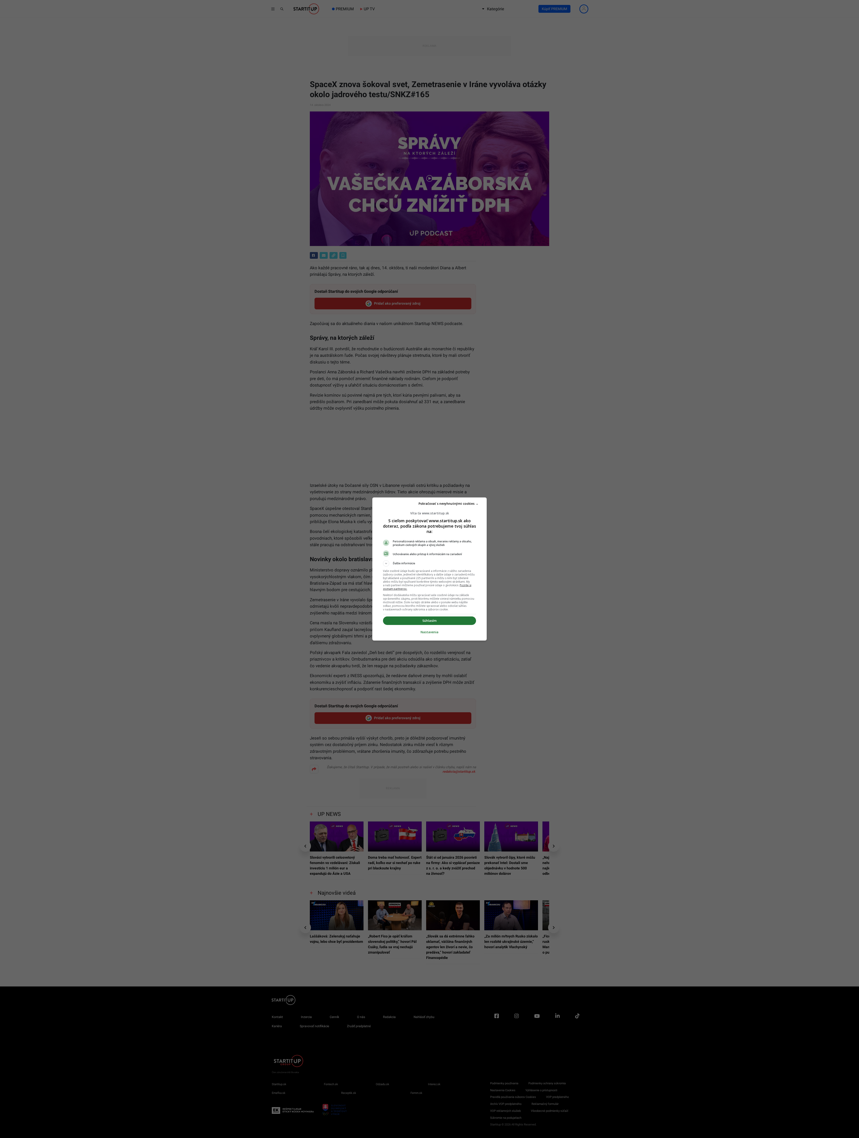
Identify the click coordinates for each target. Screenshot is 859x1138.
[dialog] (429, 569)
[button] (429, 563)
